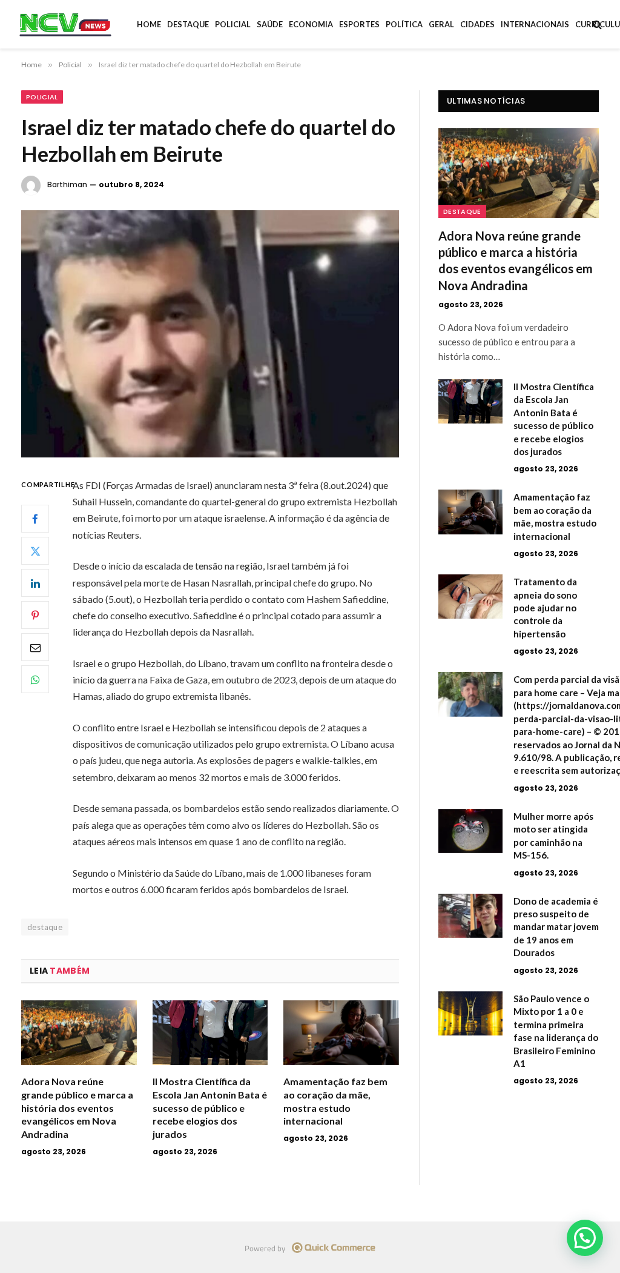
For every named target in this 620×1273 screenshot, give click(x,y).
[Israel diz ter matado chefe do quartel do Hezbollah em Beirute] (210, 333)
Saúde (270, 24)
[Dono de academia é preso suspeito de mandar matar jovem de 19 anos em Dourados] (470, 916)
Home (149, 24)
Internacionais (535, 24)
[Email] (35, 647)
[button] (585, 1238)
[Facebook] (35, 519)
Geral (441, 24)
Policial (233, 24)
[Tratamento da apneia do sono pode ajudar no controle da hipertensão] (470, 596)
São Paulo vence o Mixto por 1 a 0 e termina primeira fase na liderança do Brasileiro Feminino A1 (555, 1031)
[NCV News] (65, 24)
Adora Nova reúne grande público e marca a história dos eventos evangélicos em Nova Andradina (77, 1107)
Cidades (477, 24)
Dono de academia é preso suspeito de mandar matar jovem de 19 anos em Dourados (556, 927)
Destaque (188, 24)
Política (404, 24)
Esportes (359, 24)
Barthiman (67, 184)
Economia (311, 24)
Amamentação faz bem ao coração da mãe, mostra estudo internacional (335, 1100)
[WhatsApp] (35, 679)
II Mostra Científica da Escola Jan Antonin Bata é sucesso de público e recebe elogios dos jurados (210, 1107)
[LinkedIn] (35, 583)
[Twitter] (35, 551)
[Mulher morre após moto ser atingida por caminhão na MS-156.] (470, 831)
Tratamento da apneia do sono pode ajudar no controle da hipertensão (545, 607)
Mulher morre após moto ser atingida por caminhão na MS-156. (553, 835)
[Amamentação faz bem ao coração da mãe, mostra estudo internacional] (341, 1032)
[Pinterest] (35, 615)
